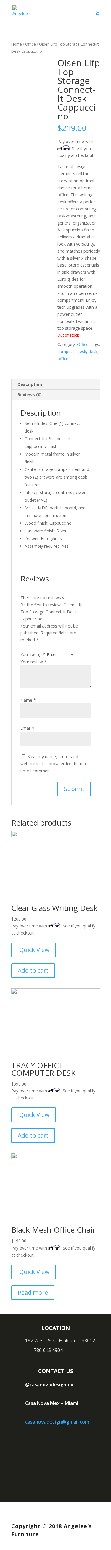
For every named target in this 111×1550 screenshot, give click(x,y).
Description (29, 384)
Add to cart (33, 970)
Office (30, 44)
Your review (33, 661)
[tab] (55, 384)
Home (16, 44)
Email (27, 728)
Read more (33, 1292)
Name (28, 700)
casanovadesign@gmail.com (57, 1422)
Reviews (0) (29, 394)
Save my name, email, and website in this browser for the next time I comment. (54, 764)
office (62, 358)
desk (93, 351)
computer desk (71, 351)
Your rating (32, 654)
